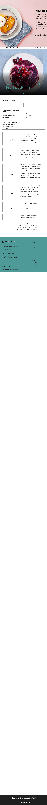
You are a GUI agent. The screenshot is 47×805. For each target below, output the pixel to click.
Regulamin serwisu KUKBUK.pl (35, 264)
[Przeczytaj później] (38, 48)
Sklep (32, 255)
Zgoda (16, 802)
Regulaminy (34, 267)
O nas (32, 244)
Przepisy (33, 246)
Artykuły (33, 247)
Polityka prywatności (26, 802)
